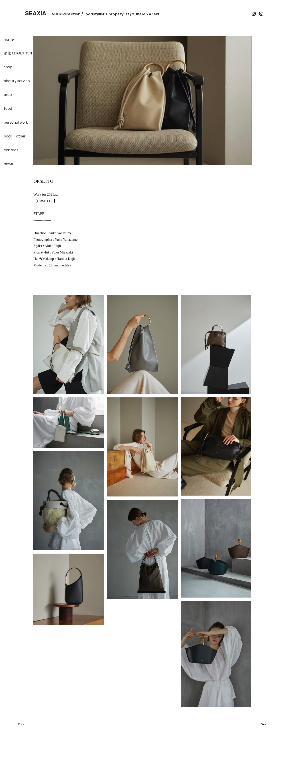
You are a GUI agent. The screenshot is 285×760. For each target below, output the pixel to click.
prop (8, 94)
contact (11, 150)
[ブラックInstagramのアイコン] (253, 13)
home (9, 39)
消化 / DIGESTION (18, 53)
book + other (15, 136)
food (8, 108)
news (8, 163)
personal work (16, 122)
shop (8, 67)
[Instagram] (261, 13)
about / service (17, 80)
